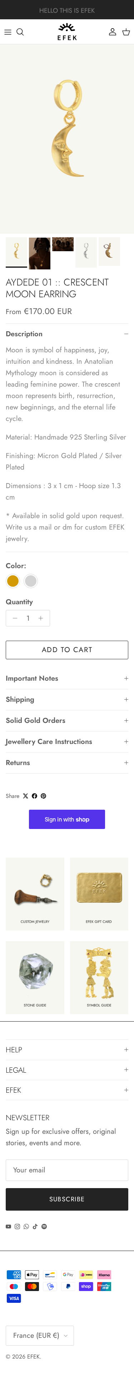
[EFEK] (67, 32)
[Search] (23, 32)
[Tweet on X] (25, 796)
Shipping (20, 699)
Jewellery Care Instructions (49, 741)
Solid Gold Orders (35, 720)
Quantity (19, 602)
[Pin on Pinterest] (43, 796)
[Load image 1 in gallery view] (67, 139)
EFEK (33, 1356)
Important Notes (32, 678)
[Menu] (8, 32)
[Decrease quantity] (13, 618)
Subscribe (67, 1199)
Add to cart (67, 650)
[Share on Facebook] (34, 796)
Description (24, 334)
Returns (18, 763)
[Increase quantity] (43, 618)
